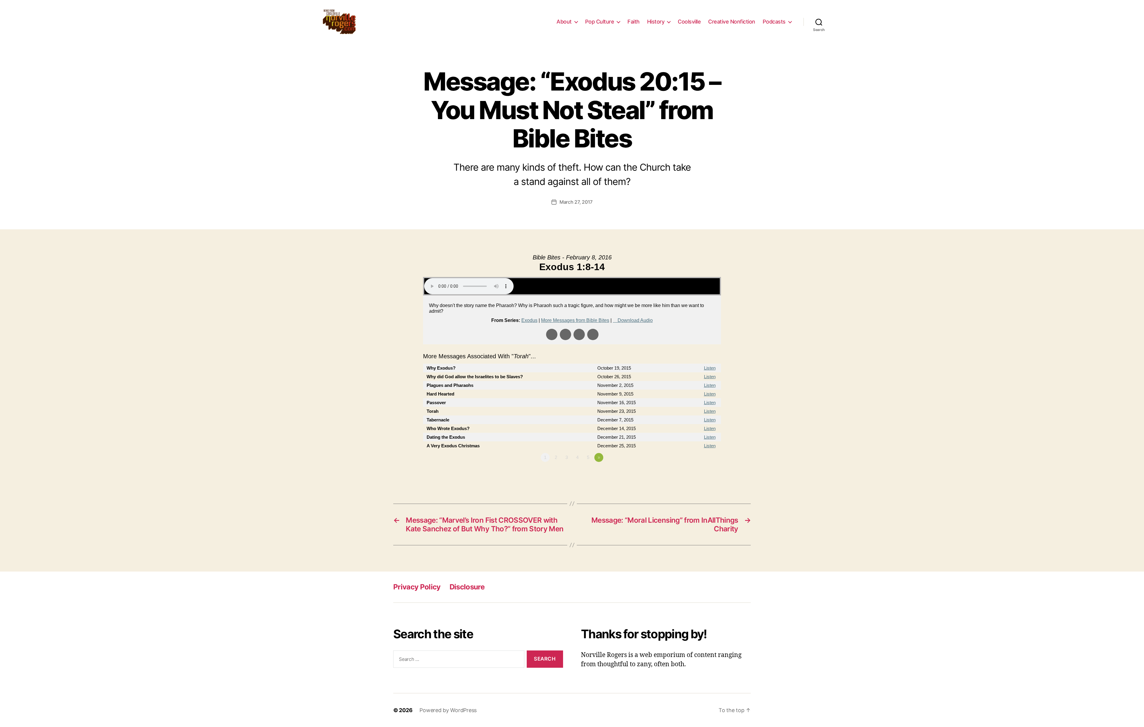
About (564, 21)
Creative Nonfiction (731, 21)
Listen (710, 367)
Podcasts (774, 21)
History (656, 21)
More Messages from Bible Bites (575, 320)
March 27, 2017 (576, 202)
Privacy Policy (417, 587)
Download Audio (635, 320)
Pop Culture (599, 21)
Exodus (529, 320)
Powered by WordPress (448, 710)
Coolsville (689, 21)
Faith (633, 21)
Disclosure (467, 587)
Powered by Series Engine (699, 474)
